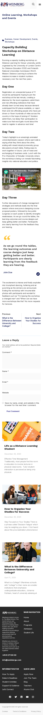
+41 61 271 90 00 (9, 655)
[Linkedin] (21, 697)
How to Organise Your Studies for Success (17, 510)
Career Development (22, 39)
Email (5, 382)
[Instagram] (33, 697)
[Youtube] (27, 697)
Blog (25, 682)
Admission (28, 629)
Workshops (9, 42)
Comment (7, 352)
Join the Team (30, 678)
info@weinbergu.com (11, 660)
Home (26, 617)
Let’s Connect (8, 689)
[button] (40, 4)
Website (5, 393)
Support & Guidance (10, 685)
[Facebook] (10, 697)
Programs (28, 625)
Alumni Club (29, 689)
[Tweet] (38, 274)
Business (8, 39)
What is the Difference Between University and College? (19, 569)
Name (5, 371)
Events (34, 39)
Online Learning (12, 14)
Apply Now (28, 674)
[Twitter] (16, 697)
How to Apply (8, 674)
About (26, 621)
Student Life (29, 632)
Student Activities (9, 682)
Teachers (28, 685)
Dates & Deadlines (9, 678)
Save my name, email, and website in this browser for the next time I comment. (22, 404)
